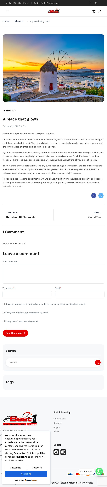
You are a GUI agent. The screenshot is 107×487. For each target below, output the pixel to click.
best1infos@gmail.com (48, 3)
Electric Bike (60, 418)
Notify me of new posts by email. (21, 321)
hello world (19, 243)
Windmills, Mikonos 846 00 (13, 430)
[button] (93, 11)
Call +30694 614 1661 (18, 3)
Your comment (10, 261)
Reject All (37, 467)
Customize (15, 467)
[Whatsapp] (99, 471)
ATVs (56, 431)
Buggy (57, 427)
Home (6, 21)
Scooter (58, 423)
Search (11, 351)
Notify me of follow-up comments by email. (26, 312)
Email (58, 288)
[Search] (98, 362)
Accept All (26, 473)
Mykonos (20, 21)
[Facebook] (56, 452)
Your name (8, 288)
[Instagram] (63, 452)
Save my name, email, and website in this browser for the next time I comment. (46, 304)
